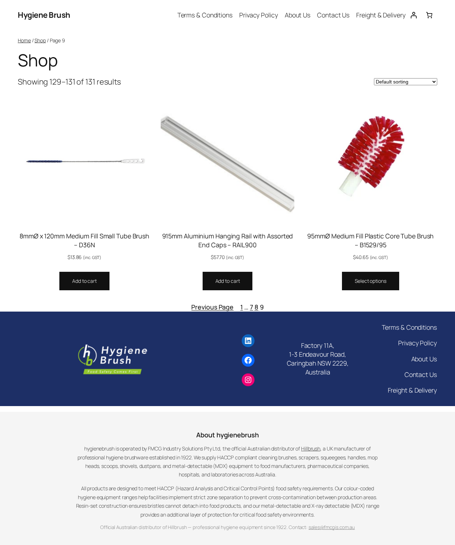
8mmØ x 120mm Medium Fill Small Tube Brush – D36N (84, 240)
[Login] (414, 15)
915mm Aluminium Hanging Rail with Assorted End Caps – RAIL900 (227, 240)
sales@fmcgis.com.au (332, 527)
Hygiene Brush (44, 15)
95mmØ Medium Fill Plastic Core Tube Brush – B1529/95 (370, 240)
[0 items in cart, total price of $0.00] (429, 15)
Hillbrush (310, 448)
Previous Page (212, 307)
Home (24, 40)
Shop (40, 40)
